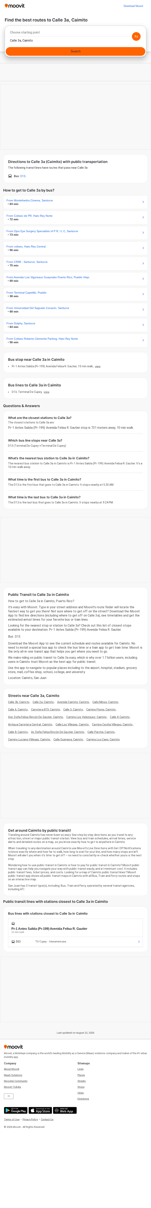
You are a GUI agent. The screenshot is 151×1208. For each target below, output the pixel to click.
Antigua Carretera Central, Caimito (30, 724)
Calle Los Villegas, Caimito (72, 724)
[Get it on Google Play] (15, 1110)
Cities (80, 1092)
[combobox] (75, 33)
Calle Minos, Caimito (105, 702)
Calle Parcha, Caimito (101, 732)
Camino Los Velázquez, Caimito (86, 717)
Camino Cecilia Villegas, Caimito (112, 724)
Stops (81, 1086)
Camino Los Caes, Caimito (103, 739)
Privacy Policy (30, 1119)
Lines (80, 1069)
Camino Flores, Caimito (101, 709)
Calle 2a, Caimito (43, 702)
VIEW (97, 366)
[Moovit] (15, 6)
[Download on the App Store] (40, 1110)
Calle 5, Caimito (73, 709)
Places (81, 1075)
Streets (81, 1081)
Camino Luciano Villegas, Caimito (29, 739)
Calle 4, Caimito (120, 717)
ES (9, 1096)
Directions (83, 1098)
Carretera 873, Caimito (45, 709)
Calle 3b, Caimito (18, 702)
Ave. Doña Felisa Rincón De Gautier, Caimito (35, 717)
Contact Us (47, 1119)
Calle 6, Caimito (18, 709)
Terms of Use (11, 1119)
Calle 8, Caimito (18, 732)
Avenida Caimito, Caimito (73, 702)
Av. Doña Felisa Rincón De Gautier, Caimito (57, 732)
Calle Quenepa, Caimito (68, 739)
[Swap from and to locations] (136, 36)
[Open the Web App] (64, 1110)
